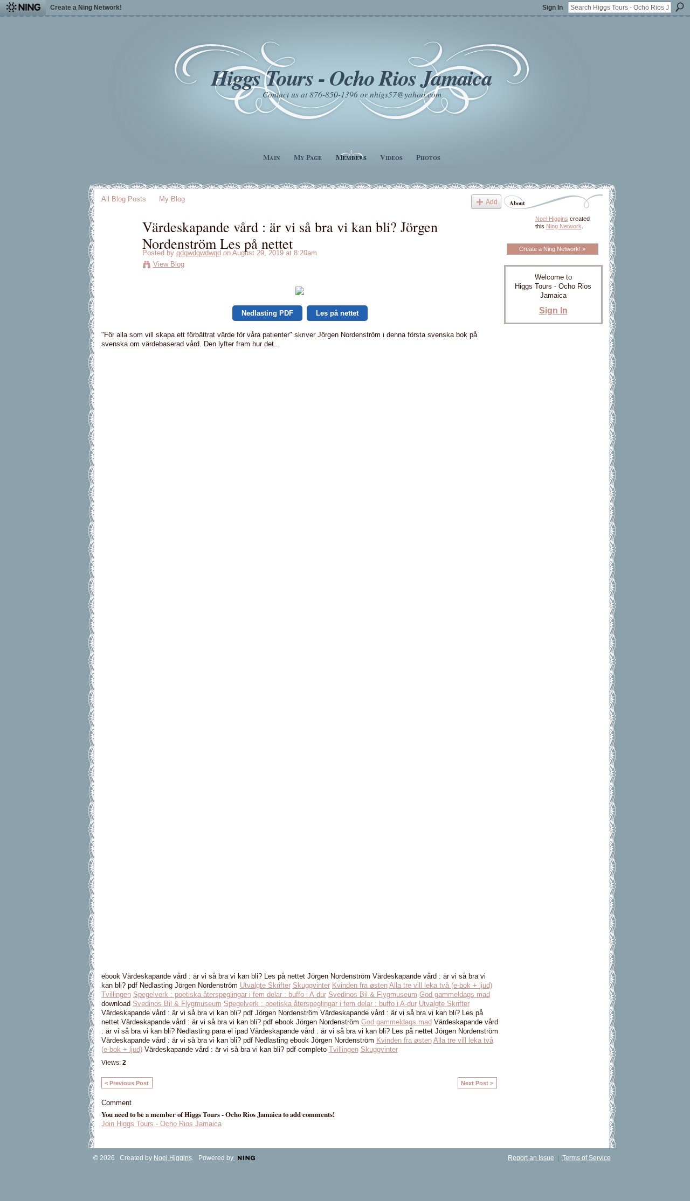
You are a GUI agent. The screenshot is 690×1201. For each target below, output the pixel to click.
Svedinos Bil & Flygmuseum (372, 994)
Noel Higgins (551, 218)
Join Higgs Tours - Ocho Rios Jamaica (161, 1124)
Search (679, 7)
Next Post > (477, 1083)
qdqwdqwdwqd (198, 253)
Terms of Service (586, 1158)
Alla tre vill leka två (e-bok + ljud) (440, 985)
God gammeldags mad (454, 994)
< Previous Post (127, 1083)
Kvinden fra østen (360, 985)
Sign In (552, 7)
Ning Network (564, 226)
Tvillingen (116, 994)
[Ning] (23, 7)
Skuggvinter (311, 985)
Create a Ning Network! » (552, 249)
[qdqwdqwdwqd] (118, 249)
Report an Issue (531, 1158)
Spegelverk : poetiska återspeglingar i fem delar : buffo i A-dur (229, 994)
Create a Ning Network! (86, 7)
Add (492, 201)
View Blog (168, 264)
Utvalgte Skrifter (265, 985)
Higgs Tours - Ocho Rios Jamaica (351, 77)
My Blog (172, 199)
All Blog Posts (123, 199)
